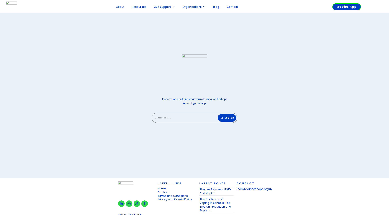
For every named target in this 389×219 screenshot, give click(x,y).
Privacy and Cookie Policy (175, 199)
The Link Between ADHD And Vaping (215, 191)
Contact (163, 192)
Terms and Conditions (173, 196)
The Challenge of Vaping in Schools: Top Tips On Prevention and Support (215, 204)
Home (162, 188)
